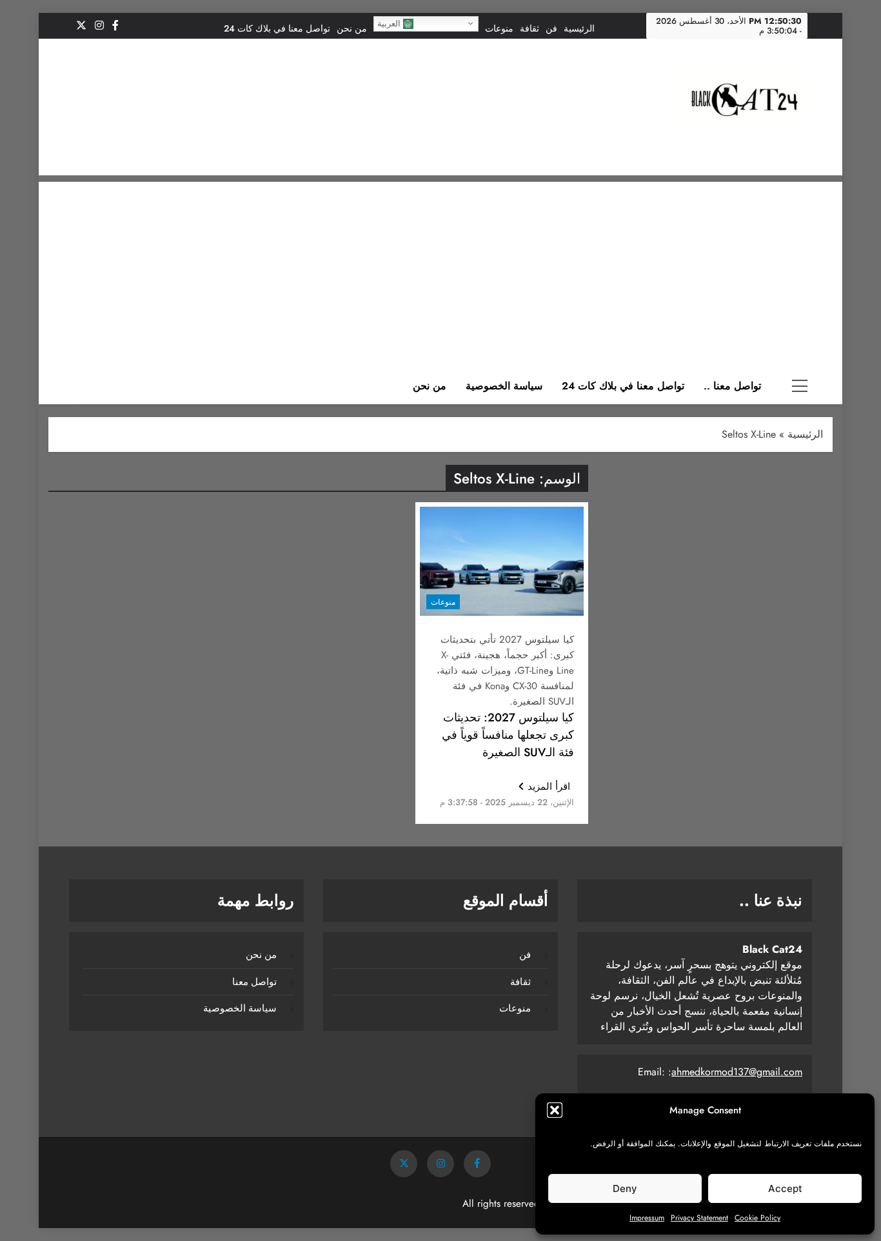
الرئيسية (579, 28)
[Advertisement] (440, 272)
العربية (390, 23)
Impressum (646, 1218)
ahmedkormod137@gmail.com (736, 1071)
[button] (554, 1110)
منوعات (499, 28)
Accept (785, 1188)
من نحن (352, 28)
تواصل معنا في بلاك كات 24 (277, 28)
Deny (625, 1188)
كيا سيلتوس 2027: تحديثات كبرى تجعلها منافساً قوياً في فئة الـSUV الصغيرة (508, 735)
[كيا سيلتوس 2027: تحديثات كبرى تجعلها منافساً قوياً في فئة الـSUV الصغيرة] (502, 561)
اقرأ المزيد (549, 786)
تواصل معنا (254, 982)
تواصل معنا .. (732, 385)
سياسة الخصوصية (504, 385)
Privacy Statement (699, 1218)
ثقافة (529, 28)
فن (551, 28)
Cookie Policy (757, 1218)
